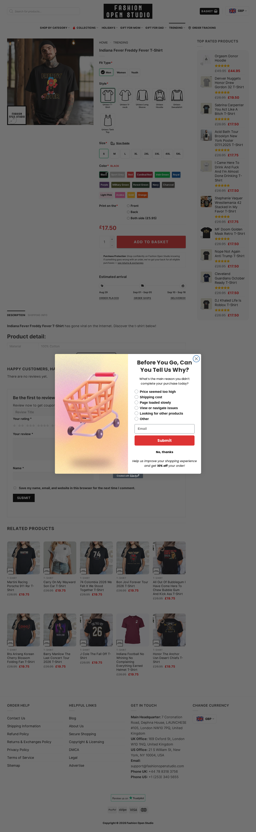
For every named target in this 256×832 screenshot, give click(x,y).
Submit (164, 440)
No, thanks (164, 452)
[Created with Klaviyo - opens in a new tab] (128, 476)
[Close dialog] (196, 358)
